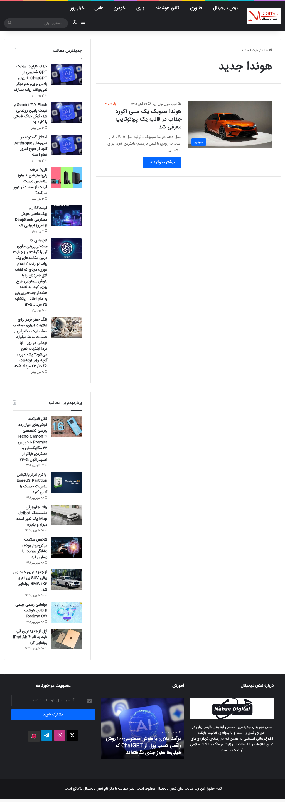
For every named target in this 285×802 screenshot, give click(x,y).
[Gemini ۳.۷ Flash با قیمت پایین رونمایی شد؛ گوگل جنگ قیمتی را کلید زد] (66, 112)
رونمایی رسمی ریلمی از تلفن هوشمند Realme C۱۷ (31, 610)
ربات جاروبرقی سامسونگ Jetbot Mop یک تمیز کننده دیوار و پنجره (31, 516)
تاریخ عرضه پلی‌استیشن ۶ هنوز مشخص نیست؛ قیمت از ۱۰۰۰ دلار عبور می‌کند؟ (30, 181)
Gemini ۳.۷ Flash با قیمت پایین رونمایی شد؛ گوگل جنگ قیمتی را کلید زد (30, 114)
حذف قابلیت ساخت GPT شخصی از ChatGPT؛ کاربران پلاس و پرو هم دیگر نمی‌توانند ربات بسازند (30, 78)
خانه (265, 50)
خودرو (119, 8)
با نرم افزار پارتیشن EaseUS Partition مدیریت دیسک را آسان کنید (31, 483)
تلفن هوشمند (167, 8)
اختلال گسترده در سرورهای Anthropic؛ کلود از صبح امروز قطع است (30, 146)
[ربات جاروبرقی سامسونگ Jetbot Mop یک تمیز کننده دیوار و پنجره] (66, 515)
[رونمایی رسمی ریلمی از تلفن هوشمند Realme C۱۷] (66, 612)
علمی (98, 8)
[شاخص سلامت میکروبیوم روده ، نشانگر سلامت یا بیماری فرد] (66, 547)
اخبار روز (78, 8)
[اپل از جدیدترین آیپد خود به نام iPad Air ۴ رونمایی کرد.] (66, 639)
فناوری (196, 8)
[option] (142, 728)
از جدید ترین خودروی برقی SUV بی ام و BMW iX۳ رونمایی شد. (30, 581)
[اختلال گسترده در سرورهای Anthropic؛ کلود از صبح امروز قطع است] (66, 145)
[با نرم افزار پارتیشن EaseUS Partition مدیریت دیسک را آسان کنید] (66, 482)
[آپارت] (34, 736)
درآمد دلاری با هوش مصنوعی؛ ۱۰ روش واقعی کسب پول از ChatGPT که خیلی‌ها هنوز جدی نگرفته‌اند (143, 746)
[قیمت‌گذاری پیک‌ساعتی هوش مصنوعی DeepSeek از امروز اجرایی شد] (66, 215)
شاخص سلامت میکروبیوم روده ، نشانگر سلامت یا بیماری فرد (34, 548)
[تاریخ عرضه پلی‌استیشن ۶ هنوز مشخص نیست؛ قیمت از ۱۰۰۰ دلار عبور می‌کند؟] (66, 177)
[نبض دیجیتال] (264, 16)
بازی (140, 8)
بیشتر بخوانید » (162, 162)
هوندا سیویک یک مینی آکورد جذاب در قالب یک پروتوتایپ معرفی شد (148, 119)
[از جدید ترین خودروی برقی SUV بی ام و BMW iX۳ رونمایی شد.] (66, 579)
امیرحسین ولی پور (165, 104)
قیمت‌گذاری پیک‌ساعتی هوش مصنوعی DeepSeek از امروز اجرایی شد (31, 217)
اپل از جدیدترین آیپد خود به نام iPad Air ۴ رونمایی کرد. (30, 637)
